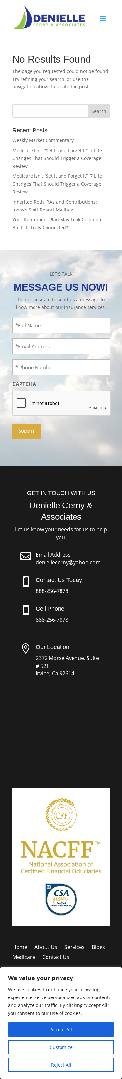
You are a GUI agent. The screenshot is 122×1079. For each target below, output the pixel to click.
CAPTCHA (24, 384)
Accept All (61, 1029)
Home (19, 948)
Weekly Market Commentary (43, 140)
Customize (61, 1047)
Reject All (61, 1065)
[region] (61, 1023)
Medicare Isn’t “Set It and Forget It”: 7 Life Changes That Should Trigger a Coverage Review (57, 158)
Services (74, 948)
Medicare (23, 957)
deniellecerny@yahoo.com (68, 562)
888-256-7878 (52, 590)
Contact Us (55, 957)
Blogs (98, 948)
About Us (45, 948)
